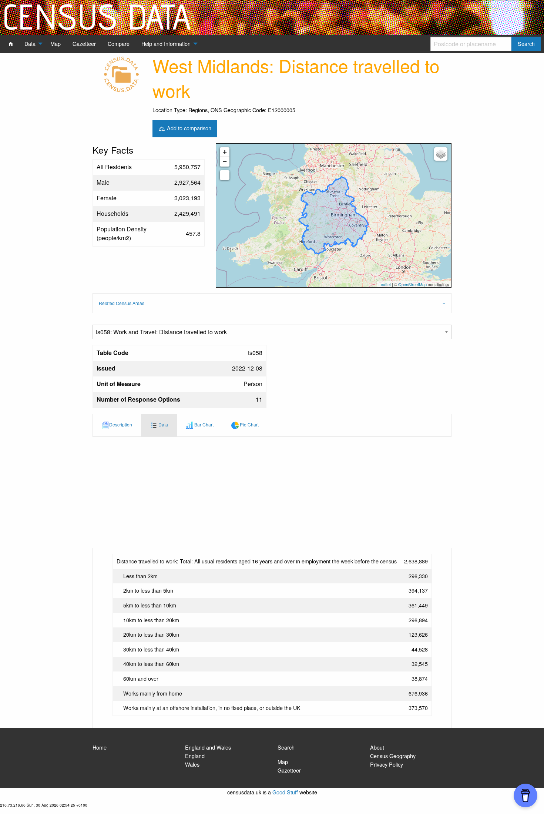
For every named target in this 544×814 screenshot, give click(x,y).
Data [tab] (162, 424)
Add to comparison (188, 127)
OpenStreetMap (412, 284)
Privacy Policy (386, 764)
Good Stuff (285, 792)
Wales (192, 764)
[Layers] (440, 154)
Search (286, 747)
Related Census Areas (121, 303)
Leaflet (385, 284)
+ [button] (225, 152)
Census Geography (393, 756)
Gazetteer (289, 770)
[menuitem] (11, 44)
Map (283, 762)
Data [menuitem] (30, 43)
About (377, 747)
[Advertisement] (272, 492)
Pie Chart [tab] (249, 424)
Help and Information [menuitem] (166, 43)
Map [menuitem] (55, 43)
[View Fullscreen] (224, 175)
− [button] (225, 161)
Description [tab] (120, 424)
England (195, 756)
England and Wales (208, 747)
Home (100, 747)
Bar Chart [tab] (203, 424)
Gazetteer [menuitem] (84, 43)
